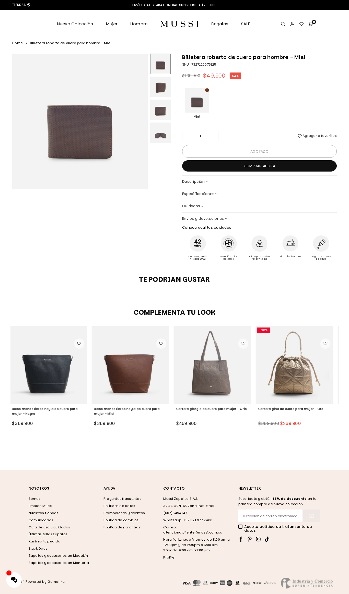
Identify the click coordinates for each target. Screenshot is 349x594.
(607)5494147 (175, 513)
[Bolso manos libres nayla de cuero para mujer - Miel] (51, 365)
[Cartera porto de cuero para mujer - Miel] (297, 365)
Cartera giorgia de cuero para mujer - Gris (132, 409)
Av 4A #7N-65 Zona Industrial (188, 505)
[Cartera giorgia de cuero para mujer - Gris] (133, 365)
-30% (185, 330)
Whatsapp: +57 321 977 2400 (187, 520)
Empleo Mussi (40, 505)
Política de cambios (121, 520)
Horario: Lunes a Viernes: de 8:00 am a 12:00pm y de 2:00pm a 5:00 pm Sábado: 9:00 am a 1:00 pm (196, 545)
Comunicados (41, 520)
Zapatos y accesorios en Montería (59, 562)
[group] (80, 121)
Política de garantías (121, 527)
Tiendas (19, 5)
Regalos (219, 24)
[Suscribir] (311, 516)
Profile (169, 557)
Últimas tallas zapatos (48, 534)
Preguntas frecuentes (122, 498)
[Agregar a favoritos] (82, 343)
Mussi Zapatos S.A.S (180, 498)
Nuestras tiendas (44, 513)
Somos (35, 498)
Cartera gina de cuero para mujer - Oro (212, 409)
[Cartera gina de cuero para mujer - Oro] (215, 365)
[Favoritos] (301, 24)
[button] (310, 24)
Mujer (112, 24)
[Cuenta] (292, 24)
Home (17, 43)
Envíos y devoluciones (203, 218)
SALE (245, 24)
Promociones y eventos (124, 513)
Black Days (38, 548)
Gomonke (56, 581)
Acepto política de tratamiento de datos (278, 529)
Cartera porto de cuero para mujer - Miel (295, 409)
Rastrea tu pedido (44, 541)
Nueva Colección (75, 24)
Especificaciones (198, 193)
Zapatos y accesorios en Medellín (58, 555)
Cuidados (191, 206)
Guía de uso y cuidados (49, 527)
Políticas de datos (119, 505)
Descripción (193, 181)
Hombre (139, 24)
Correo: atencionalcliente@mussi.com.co (192, 530)
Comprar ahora (259, 165)
